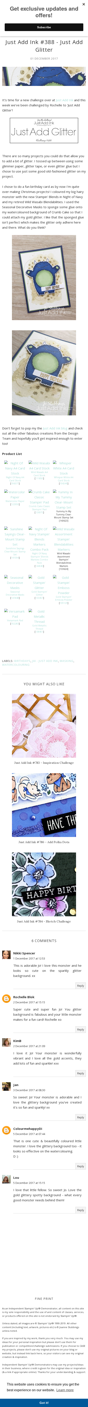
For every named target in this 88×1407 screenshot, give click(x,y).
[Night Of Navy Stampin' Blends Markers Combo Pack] (39, 549)
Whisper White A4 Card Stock (63, 479)
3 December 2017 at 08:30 (29, 1090)
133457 (39, 597)
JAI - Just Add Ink (45, 661)
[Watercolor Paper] (15, 497)
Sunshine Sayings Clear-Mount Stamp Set (15, 551)
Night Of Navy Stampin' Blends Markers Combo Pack (39, 558)
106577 (15, 483)
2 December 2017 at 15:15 (29, 1002)
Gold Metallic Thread (39, 627)
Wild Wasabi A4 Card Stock (39, 474)
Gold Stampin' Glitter (39, 593)
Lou (16, 1177)
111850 (39, 478)
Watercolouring (16, 665)
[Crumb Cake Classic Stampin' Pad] (39, 502)
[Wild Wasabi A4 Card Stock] (39, 468)
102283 (15, 623)
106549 (63, 483)
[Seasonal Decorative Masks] (15, 588)
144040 (39, 566)
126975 (39, 512)
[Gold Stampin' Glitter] (39, 588)
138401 (39, 631)
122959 (15, 504)
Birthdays (22, 661)
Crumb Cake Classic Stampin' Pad (39, 508)
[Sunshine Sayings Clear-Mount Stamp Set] (15, 544)
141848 (15, 597)
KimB (17, 1041)
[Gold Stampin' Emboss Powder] (63, 593)
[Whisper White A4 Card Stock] (63, 473)
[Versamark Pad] (15, 616)
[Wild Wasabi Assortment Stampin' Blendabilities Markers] (63, 549)
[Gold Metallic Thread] (39, 621)
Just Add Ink (64, 100)
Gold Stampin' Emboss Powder (63, 598)
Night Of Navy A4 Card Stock (15, 479)
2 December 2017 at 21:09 (29, 1046)
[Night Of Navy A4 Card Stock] (15, 473)
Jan (15, 1085)
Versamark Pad (15, 620)
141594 (15, 557)
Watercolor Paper (15, 501)
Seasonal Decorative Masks (15, 593)
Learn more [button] (65, 1390)
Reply (80, 986)
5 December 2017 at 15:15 (29, 1183)
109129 (63, 603)
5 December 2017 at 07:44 (29, 1134)
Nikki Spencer (24, 953)
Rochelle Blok (23, 997)
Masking (66, 661)
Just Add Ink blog (55, 428)
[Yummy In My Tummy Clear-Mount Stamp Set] (63, 507)
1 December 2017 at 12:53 (29, 958)
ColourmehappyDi (27, 1128)
